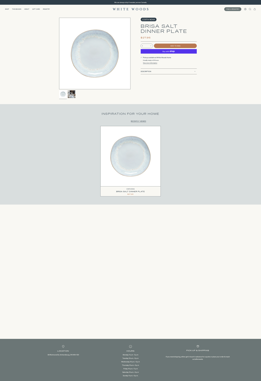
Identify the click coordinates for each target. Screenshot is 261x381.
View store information (150, 63)
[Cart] (254, 9)
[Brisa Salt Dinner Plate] (131, 156)
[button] (7, 9)
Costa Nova (148, 19)
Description (146, 71)
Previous (59, 53)
